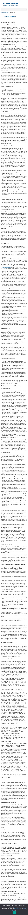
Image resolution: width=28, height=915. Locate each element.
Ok (14, 912)
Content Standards (6, 267)
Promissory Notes (10, 3)
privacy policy (17, 908)
